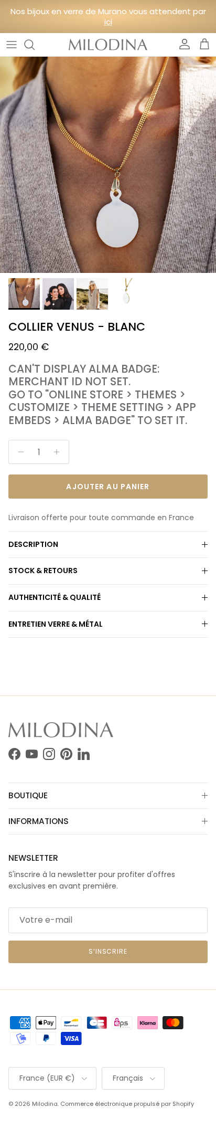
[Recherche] (34, 44)
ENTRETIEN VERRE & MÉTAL (55, 624)
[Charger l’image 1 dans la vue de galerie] (108, 165)
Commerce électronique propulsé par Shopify (127, 1104)
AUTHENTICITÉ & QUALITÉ (54, 597)
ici (108, 21)
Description (33, 544)
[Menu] (11, 44)
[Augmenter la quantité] (59, 451)
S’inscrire (108, 951)
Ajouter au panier (107, 486)
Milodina (45, 1104)
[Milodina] (108, 44)
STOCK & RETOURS (43, 570)
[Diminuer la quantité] (18, 451)
